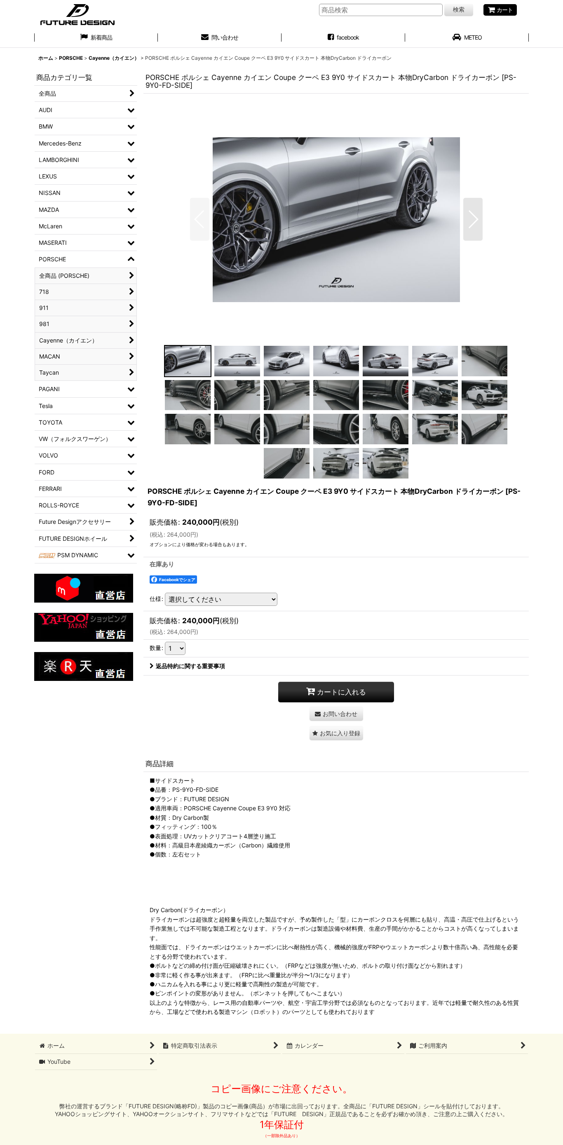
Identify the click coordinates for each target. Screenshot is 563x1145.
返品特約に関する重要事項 (190, 665)
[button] (199, 219)
